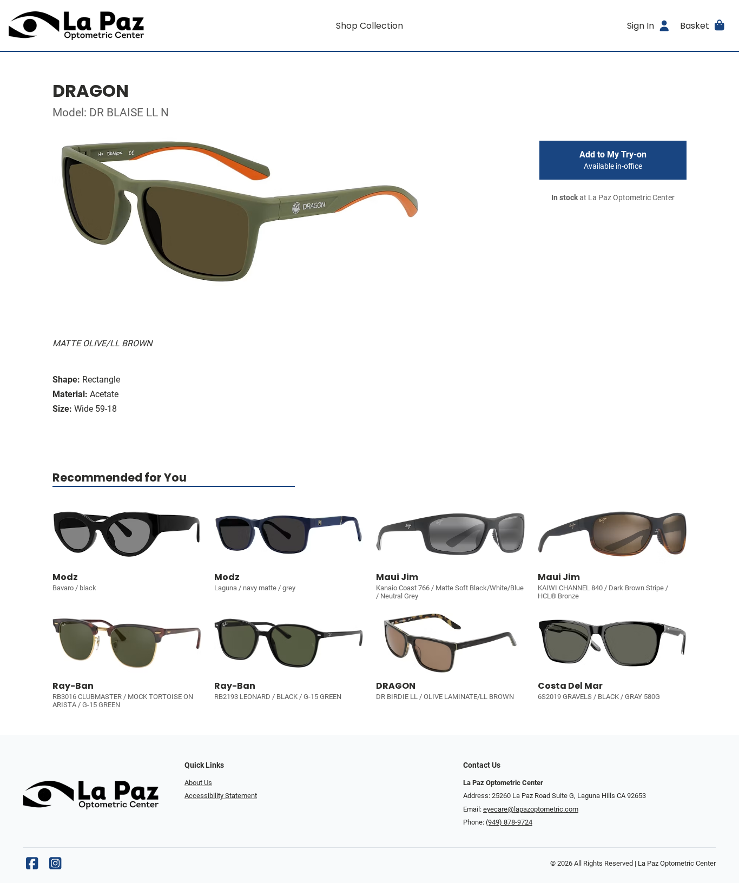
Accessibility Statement (220, 796)
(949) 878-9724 (509, 822)
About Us (198, 783)
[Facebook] (32, 866)
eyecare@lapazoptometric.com (530, 809)
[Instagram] (55, 866)
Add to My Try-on (612, 160)
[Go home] (99, 25)
